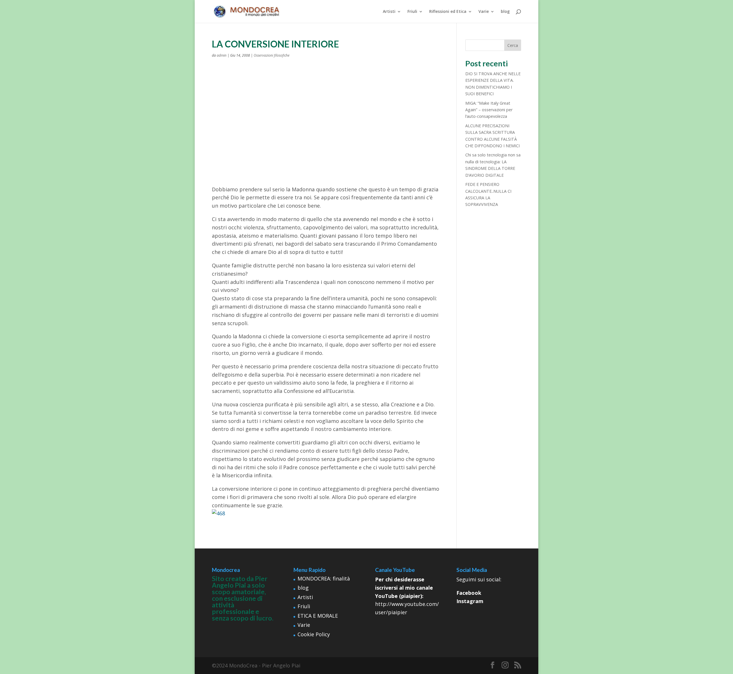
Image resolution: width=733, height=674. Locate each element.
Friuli (412, 11)
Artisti (389, 11)
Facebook (468, 592)
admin (221, 55)
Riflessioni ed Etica (447, 11)
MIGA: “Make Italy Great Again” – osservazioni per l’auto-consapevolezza (489, 109)
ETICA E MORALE (317, 615)
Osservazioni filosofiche (271, 55)
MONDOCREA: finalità (323, 578)
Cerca (512, 45)
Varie (483, 11)
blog (505, 11)
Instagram (469, 601)
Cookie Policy (313, 634)
